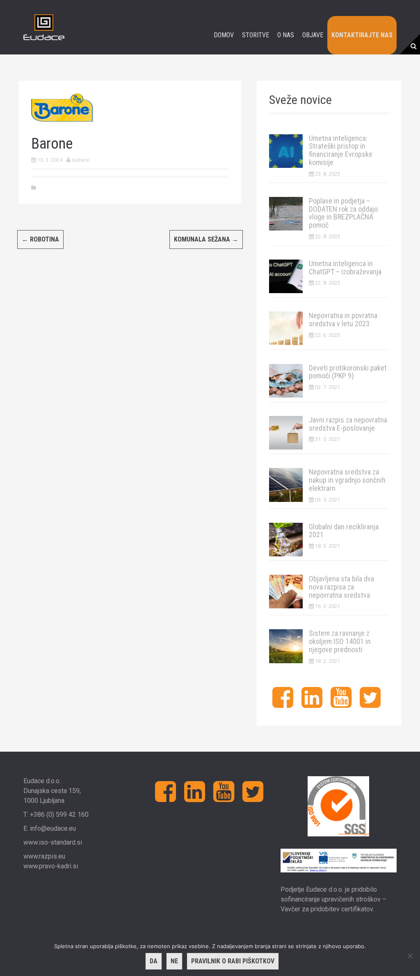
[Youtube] (341, 704)
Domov (224, 35)
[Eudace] (43, 27)
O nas (285, 35)
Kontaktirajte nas (362, 35)
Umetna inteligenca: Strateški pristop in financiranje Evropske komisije (340, 150)
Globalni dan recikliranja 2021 (344, 530)
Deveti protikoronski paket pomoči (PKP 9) (348, 372)
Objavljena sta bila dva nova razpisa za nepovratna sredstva (341, 586)
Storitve (255, 35)
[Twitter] (370, 704)
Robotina (40, 239)
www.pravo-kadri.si (50, 866)
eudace (80, 160)
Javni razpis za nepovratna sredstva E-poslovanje (348, 424)
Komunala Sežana (206, 239)
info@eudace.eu (53, 828)
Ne (174, 961)
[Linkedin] (311, 704)
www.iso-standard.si (52, 842)
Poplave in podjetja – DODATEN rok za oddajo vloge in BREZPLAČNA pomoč (343, 213)
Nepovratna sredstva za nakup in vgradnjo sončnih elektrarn (347, 480)
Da (154, 961)
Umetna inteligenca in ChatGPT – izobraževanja (345, 267)
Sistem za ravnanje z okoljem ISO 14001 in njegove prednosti (340, 641)
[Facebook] (282, 704)
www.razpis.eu (44, 856)
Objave (312, 35)
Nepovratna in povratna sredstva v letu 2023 (343, 319)
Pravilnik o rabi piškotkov (232, 961)
